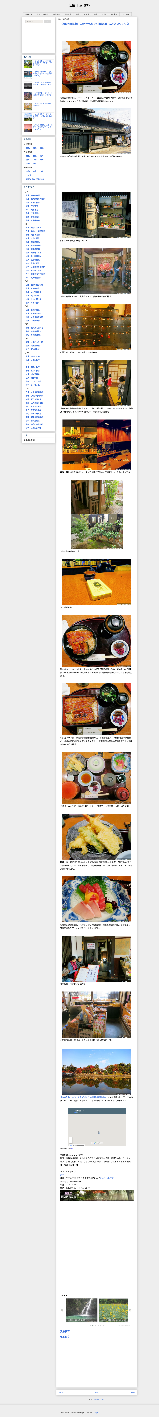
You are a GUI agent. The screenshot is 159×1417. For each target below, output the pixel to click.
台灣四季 (68, 14)
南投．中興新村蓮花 (33, 331)
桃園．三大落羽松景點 (34, 403)
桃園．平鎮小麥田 (33, 303)
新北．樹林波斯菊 (33, 374)
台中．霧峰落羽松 (33, 421)
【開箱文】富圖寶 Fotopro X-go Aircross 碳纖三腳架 (42, 83)
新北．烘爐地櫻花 (33, 242)
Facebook (125, 14)
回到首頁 (28, 14)
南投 (41, 160)
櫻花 (28, 148)
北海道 (28, 175)
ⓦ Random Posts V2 (124, 1325)
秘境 (41, 148)
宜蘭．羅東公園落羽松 (34, 417)
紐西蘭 (86, 14)
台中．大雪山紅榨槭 (33, 428)
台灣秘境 (56, 14)
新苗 (28, 160)
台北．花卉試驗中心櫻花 (35, 199)
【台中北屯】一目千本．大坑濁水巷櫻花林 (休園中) (42, 94)
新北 (35, 156)
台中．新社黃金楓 (33, 385)
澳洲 (95, 14)
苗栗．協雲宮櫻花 (33, 260)
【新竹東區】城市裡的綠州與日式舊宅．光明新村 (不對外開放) (42, 63)
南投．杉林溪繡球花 (33, 335)
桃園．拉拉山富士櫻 (33, 299)
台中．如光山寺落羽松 (34, 424)
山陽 (41, 171)
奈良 (72, 1148)
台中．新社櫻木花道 (33, 270)
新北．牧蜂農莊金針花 (34, 328)
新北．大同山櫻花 (33, 238)
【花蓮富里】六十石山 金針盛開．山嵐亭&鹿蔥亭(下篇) (42, 116)
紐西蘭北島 (30, 179)
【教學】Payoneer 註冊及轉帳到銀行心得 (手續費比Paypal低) (42, 74)
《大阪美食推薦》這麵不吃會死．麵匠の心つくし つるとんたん (42, 127)
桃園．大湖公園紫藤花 (34, 317)
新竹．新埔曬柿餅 (33, 349)
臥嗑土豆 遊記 (79, 5)
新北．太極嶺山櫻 (33, 235)
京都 (28, 171)
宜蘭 (28, 163)
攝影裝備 (114, 14)
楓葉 (35, 148)
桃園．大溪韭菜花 (33, 346)
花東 (35, 163)
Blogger (96, 1413)
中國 (104, 14)
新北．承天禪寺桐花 (33, 313)
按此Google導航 (107, 1178)
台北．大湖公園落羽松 (34, 392)
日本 (77, 14)
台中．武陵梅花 (32, 210)
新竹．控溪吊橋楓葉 (33, 414)
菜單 (62, 1175)
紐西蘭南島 (40, 179)
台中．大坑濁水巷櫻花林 (35, 267)
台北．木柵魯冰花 (33, 288)
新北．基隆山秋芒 (33, 367)
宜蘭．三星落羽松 (33, 213)
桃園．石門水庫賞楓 (33, 399)
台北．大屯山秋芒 (33, 360)
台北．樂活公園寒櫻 (33, 228)
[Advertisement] (97, 32)
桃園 (41, 156)
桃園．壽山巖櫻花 (33, 249)
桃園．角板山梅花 (33, 202)
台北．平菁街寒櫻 (33, 195)
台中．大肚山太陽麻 (33, 381)
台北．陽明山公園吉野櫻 (35, 231)
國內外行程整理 (42, 14)
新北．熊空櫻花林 (33, 295)
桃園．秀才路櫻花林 (33, 256)
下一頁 (133, 1392)
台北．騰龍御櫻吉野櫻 (34, 285)
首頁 (97, 1392)
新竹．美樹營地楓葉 (33, 410)
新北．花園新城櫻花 (33, 245)
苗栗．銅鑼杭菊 (32, 378)
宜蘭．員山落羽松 (33, 220)
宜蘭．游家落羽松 (33, 217)
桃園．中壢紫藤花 (33, 321)
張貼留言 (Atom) (99, 1399)
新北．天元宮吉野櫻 (33, 292)
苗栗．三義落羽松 (33, 206)
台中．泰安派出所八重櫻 (35, 274)
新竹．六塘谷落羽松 (33, 406)
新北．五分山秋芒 (33, 371)
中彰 (35, 160)
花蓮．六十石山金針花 (34, 342)
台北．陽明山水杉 (33, 356)
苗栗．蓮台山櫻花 (33, 263)
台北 (28, 156)
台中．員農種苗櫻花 (33, 278)
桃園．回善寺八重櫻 (33, 253)
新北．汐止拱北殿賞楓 (34, 396)
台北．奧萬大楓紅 (33, 310)
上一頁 (60, 1392)
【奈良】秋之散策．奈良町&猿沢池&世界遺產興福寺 (83, 1097)
